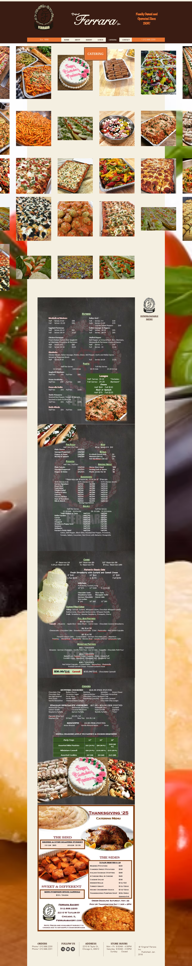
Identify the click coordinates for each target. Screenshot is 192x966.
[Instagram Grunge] (73, 949)
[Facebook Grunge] (63, 949)
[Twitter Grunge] (68, 949)
